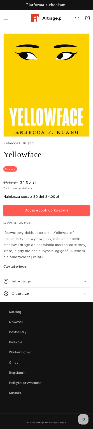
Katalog (15, 312)
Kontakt (15, 393)
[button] (6, 18)
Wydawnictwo (20, 352)
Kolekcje (15, 342)
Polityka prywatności (25, 383)
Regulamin (17, 372)
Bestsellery (18, 332)
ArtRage (40, 422)
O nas (13, 362)
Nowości (16, 322)
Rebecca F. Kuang (18, 143)
